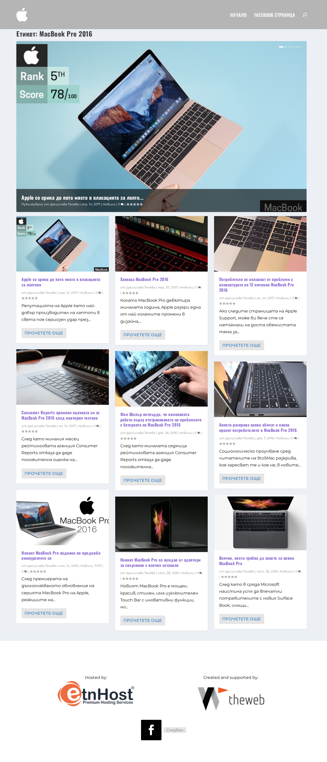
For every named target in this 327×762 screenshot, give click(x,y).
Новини (109, 204)
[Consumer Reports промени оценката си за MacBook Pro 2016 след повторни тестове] (62, 377)
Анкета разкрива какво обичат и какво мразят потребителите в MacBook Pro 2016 (258, 427)
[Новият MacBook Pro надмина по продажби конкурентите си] (62, 517)
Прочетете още (44, 333)
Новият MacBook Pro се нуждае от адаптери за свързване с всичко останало (160, 562)
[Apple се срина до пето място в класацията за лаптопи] (62, 244)
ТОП (98, 566)
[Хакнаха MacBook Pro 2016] (161, 244)
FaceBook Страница (274, 15)
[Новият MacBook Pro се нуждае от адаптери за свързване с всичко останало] (161, 524)
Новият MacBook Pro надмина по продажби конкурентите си (60, 555)
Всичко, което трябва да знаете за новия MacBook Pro (256, 560)
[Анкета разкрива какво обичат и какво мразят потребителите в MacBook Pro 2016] (260, 389)
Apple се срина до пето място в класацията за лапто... (82, 197)
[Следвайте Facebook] (151, 730)
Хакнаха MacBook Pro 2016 (144, 279)
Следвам (175, 730)
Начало (238, 15)
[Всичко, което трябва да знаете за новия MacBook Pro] (260, 522)
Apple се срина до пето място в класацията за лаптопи (60, 282)
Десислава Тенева (64, 204)
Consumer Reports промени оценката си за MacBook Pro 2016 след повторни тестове (60, 415)
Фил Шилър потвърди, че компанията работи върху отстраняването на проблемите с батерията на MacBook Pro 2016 (161, 419)
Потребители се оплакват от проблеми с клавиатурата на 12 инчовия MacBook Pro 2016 (256, 284)
